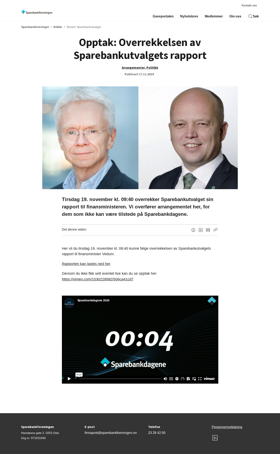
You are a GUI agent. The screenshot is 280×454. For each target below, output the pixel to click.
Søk (256, 16)
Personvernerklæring (227, 427)
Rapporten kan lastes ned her (86, 264)
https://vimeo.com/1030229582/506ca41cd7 (97, 279)
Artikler (57, 27)
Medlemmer (214, 16)
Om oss (235, 16)
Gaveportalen (163, 16)
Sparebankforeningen (35, 27)
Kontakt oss (249, 5)
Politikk (152, 67)
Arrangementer (133, 67)
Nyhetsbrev (189, 16)
